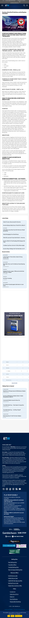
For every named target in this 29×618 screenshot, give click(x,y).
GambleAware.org (15, 502)
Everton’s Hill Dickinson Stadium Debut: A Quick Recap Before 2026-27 (13, 396)
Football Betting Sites (13, 567)
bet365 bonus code (12, 575)
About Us (12, 596)
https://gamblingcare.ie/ (15, 484)
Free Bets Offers (12, 564)
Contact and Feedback (9, 609)
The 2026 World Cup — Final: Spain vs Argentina (13, 405)
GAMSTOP (15, 507)
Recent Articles (6, 251)
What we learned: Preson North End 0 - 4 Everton (14, 237)
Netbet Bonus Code (13, 578)
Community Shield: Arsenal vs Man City (11, 400)
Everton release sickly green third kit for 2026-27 (14, 225)
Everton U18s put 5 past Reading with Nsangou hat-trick (14, 241)
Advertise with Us (14, 594)
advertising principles (14, 2)
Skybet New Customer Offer (15, 585)
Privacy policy (19, 616)
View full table (14, 383)
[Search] (24, 5)
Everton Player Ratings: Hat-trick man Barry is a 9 (14, 248)
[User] (27, 5)
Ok (8, 616)
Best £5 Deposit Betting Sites (15, 569)
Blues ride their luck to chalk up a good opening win (14, 264)
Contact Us (12, 591)
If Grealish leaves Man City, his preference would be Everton (14, 230)
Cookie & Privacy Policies (19, 609)
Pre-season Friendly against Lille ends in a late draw (13, 285)
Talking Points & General (8, 386)
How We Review (14, 599)
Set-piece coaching (7, 278)
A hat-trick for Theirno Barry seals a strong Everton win (12, 257)
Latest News (5, 218)
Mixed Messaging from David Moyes (11, 234)
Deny (12, 616)
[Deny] (27, 614)
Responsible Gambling (15, 601)
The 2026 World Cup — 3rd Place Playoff (12, 409)
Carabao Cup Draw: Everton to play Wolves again (13, 245)
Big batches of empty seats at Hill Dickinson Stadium (14, 391)
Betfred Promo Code (13, 583)
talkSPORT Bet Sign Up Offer (15, 580)
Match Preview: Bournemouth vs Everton (12, 222)
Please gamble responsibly (11, 0)
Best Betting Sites (12, 562)
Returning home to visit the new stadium (12, 415)
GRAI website (22, 522)
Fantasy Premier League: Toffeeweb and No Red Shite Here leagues (13, 272)
